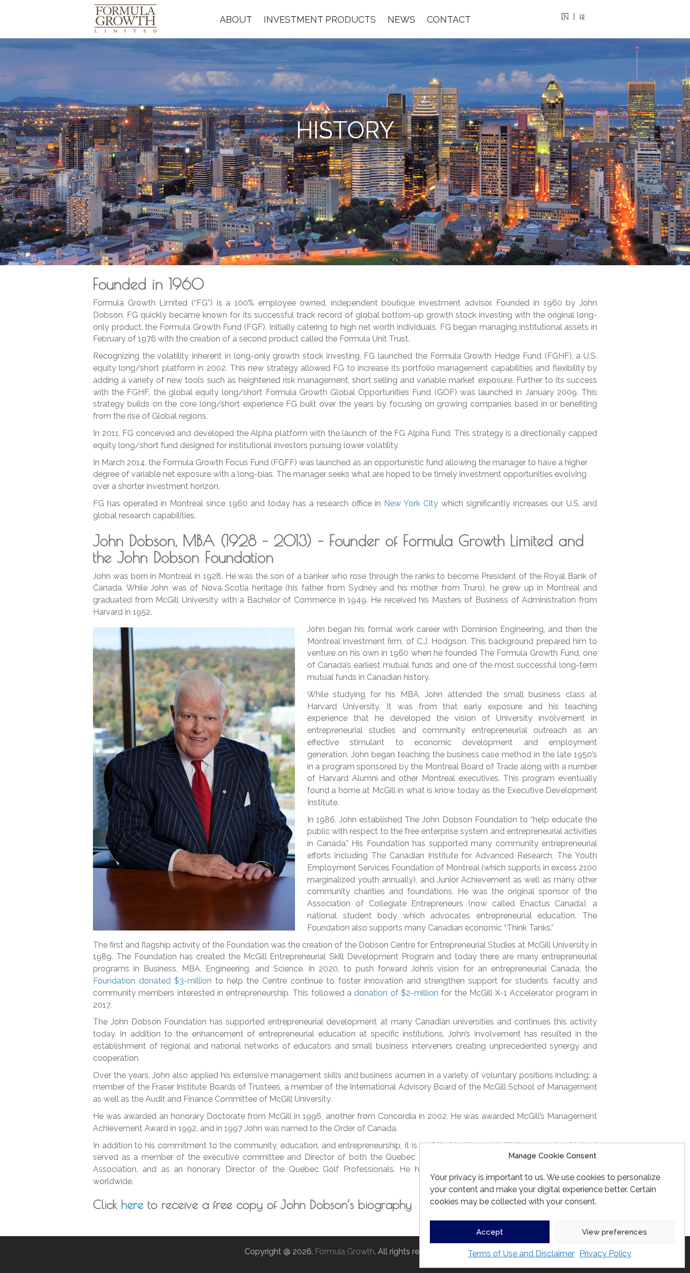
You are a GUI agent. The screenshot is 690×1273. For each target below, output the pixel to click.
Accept (489, 1232)
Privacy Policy (605, 1253)
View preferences (614, 1232)
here (132, 1204)
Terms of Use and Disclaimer (521, 1253)
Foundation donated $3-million (152, 981)
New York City (411, 503)
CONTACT (449, 19)
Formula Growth (344, 1251)
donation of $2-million (396, 993)
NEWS (401, 19)
